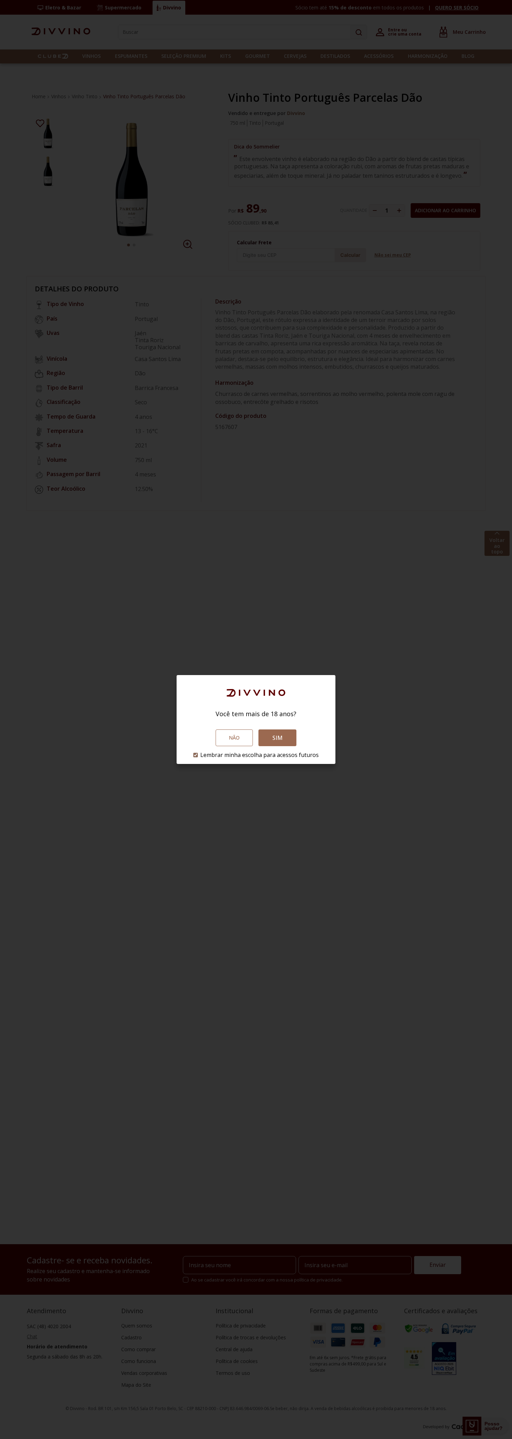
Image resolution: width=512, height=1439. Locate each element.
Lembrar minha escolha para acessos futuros (259, 755)
